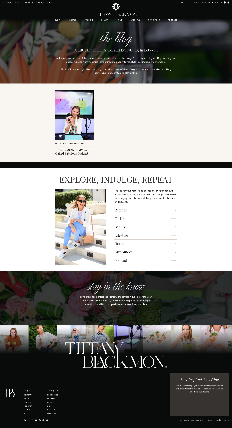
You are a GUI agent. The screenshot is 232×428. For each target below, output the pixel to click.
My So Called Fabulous (69, 143)
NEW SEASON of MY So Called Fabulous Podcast (71, 151)
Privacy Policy (213, 420)
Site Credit (224, 420)
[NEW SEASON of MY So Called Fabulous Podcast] (74, 115)
